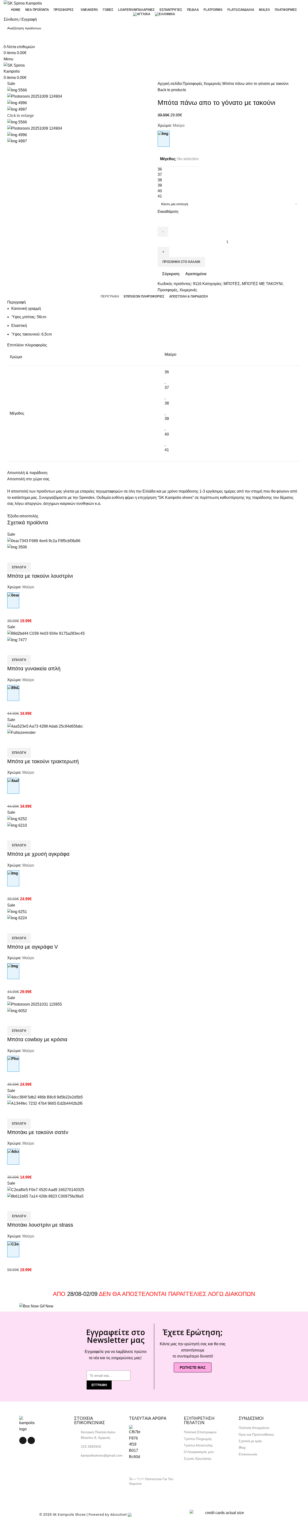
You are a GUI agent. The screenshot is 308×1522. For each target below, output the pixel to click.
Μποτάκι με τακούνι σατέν (37, 1132)
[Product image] (17, 547)
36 (167, 372)
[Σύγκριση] (13, 556)
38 (167, 403)
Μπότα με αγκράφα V (32, 947)
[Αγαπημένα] (39, 556)
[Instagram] (31, 1440)
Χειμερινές (213, 84)
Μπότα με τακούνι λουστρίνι (40, 576)
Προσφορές (193, 84)
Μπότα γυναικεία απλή (33, 669)
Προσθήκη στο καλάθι (181, 262)
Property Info (139, 1489)
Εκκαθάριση (168, 211)
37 (167, 388)
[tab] (110, 296)
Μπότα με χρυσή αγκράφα (38, 854)
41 (167, 450)
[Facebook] (22, 1440)
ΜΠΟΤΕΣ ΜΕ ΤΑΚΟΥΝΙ (262, 284)
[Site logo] (23, 3)
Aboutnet (118, 1514)
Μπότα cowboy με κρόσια (37, 1039)
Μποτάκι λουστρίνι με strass (40, 1225)
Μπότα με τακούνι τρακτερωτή (43, 761)
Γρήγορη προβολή (26, 556)
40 (167, 434)
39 (167, 419)
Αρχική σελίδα (170, 84)
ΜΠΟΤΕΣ (232, 284)
